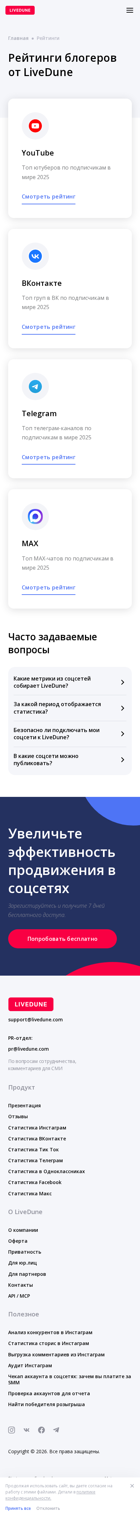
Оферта (18, 1241)
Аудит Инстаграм (30, 1365)
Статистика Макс (30, 1193)
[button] (70, 682)
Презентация (24, 1105)
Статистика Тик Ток (33, 1149)
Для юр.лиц (22, 1262)
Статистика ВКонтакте (37, 1138)
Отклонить (48, 1508)
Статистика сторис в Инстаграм (48, 1343)
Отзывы (18, 1116)
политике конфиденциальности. (50, 1495)
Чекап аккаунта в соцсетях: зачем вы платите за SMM (69, 1379)
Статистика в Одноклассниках (46, 1171)
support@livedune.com (35, 1019)
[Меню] (130, 10)
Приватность (24, 1252)
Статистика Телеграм (35, 1160)
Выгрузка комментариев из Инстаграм (56, 1354)
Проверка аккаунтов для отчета (49, 1393)
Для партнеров (27, 1274)
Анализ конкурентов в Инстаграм (50, 1332)
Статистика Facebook (35, 1182)
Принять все (18, 1508)
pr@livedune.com (28, 1049)
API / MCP (19, 1296)
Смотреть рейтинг (48, 196)
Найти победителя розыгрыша (46, 1404)
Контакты (20, 1285)
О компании (23, 1230)
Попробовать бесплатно (63, 939)
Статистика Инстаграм (37, 1127)
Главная (18, 38)
